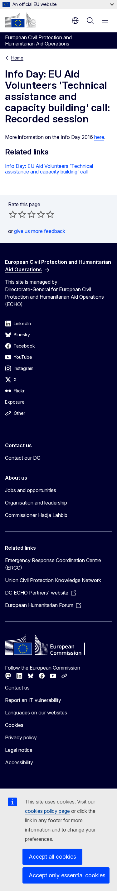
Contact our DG (23, 458)
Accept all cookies (52, 856)
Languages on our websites (36, 712)
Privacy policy (21, 737)
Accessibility (19, 762)
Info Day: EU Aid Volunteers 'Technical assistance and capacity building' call (49, 169)
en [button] (75, 20)
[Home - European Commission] (20, 19)
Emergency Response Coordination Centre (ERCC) (53, 564)
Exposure (15, 402)
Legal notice (18, 750)
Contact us (17, 688)
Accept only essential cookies (67, 875)
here (99, 137)
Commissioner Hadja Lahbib (36, 515)
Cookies (14, 725)
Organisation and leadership (36, 503)
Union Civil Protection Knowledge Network (53, 580)
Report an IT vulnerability (33, 700)
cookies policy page (47, 811)
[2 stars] (17, 214)
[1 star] (12, 214)
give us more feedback (39, 231)
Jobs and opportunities (30, 490)
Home (17, 57)
